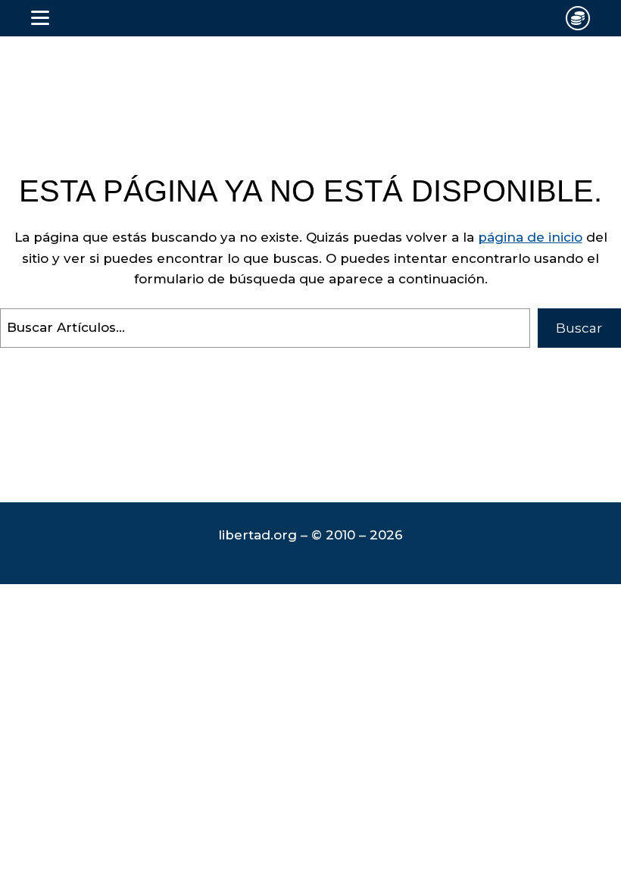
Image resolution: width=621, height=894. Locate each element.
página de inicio (530, 237)
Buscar (579, 328)
